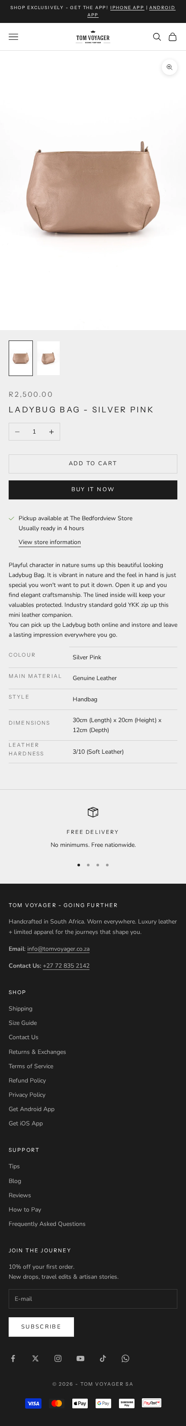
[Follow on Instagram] (58, 1358)
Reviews (20, 1195)
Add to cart (93, 463)
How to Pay (25, 1210)
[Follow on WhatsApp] (125, 1358)
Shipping (20, 1009)
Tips (14, 1166)
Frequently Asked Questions (47, 1224)
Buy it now (93, 489)
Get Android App (32, 1109)
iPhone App (127, 7)
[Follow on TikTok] (103, 1358)
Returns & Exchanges (37, 1052)
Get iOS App (26, 1123)
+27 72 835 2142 (66, 966)
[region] (93, 828)
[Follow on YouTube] (80, 1358)
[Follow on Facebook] (13, 1358)
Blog (15, 1181)
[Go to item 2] (48, 358)
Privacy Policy (27, 1095)
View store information (50, 542)
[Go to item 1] (21, 358)
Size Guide (23, 1023)
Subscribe (41, 1327)
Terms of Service (31, 1066)
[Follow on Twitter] (35, 1358)
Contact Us (23, 1037)
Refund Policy (27, 1080)
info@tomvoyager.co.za (58, 949)
